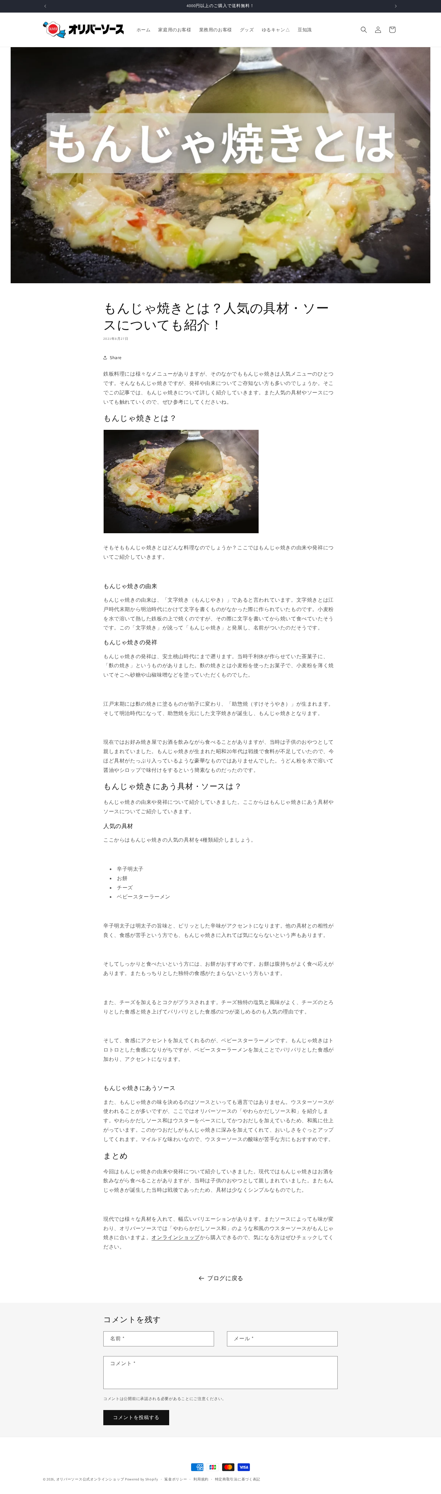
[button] (364, 30)
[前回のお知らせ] (45, 6)
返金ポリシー (175, 1479)
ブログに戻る (225, 1278)
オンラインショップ (175, 1237)
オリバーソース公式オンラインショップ (90, 1479)
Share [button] (116, 357)
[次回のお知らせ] (396, 6)
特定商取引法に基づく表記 (237, 1479)
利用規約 (201, 1479)
